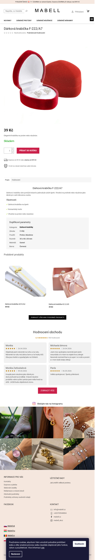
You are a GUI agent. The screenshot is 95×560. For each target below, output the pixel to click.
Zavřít (17, 174)
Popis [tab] (7, 180)
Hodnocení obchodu (47, 332)
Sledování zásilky (10, 488)
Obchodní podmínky (11, 494)
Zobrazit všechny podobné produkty (47, 317)
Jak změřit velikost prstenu (60, 483)
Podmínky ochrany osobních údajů (17, 497)
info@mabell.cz (60, 509)
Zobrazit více (47, 390)
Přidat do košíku (28, 150)
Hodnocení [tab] (16, 180)
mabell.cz (57, 517)
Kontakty (7, 481)
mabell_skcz (58, 520)
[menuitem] (7, 19)
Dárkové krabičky (26, 227)
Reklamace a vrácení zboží (14, 491)
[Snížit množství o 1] (12, 152)
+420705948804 (60, 513)
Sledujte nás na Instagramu (50, 403)
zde (42, 548)
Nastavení (15, 554)
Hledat (26, 10)
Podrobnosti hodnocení (36, 33)
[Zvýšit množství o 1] (12, 149)
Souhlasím (79, 544)
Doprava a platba (10, 485)
